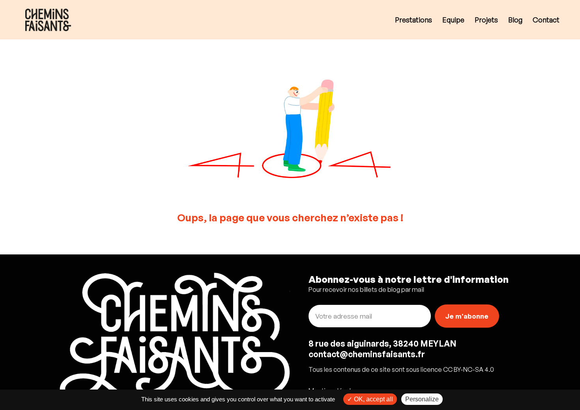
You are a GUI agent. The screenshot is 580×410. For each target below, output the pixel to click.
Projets (486, 20)
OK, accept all (372, 399)
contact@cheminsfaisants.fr (367, 354)
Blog (515, 20)
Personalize (422, 399)
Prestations (413, 20)
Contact (546, 20)
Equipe (453, 20)
